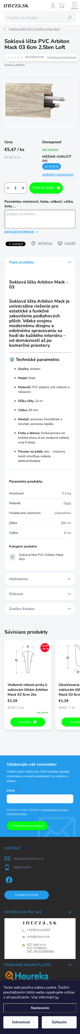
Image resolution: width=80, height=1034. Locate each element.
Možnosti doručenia (57, 175)
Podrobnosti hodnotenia (61, 57)
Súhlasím (59, 1022)
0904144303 (22, 867)
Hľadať (70, 18)
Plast (67, 503)
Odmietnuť (21, 1022)
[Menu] (74, 5)
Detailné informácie (19, 232)
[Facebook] (8, 879)
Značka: (14, 65)
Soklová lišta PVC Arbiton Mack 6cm (41, 557)
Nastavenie (40, 1007)
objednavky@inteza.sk (28, 859)
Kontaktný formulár (26, 895)
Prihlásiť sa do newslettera (27, 826)
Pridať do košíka (43, 188)
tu (56, 997)
